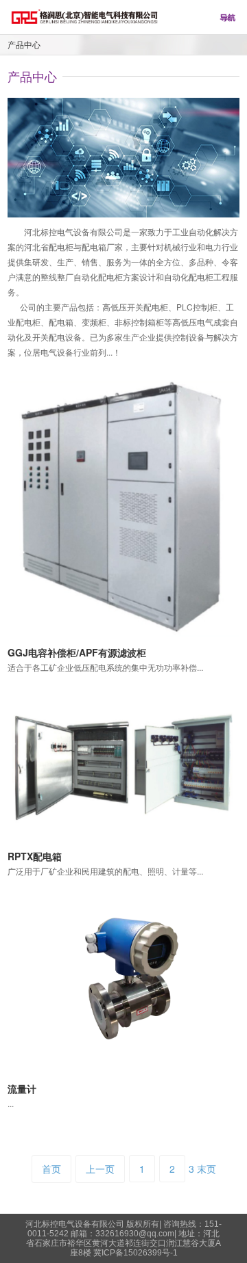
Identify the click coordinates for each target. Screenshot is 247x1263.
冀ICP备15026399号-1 (135, 1253)
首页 (51, 1168)
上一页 (100, 1168)
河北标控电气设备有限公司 (75, 1224)
